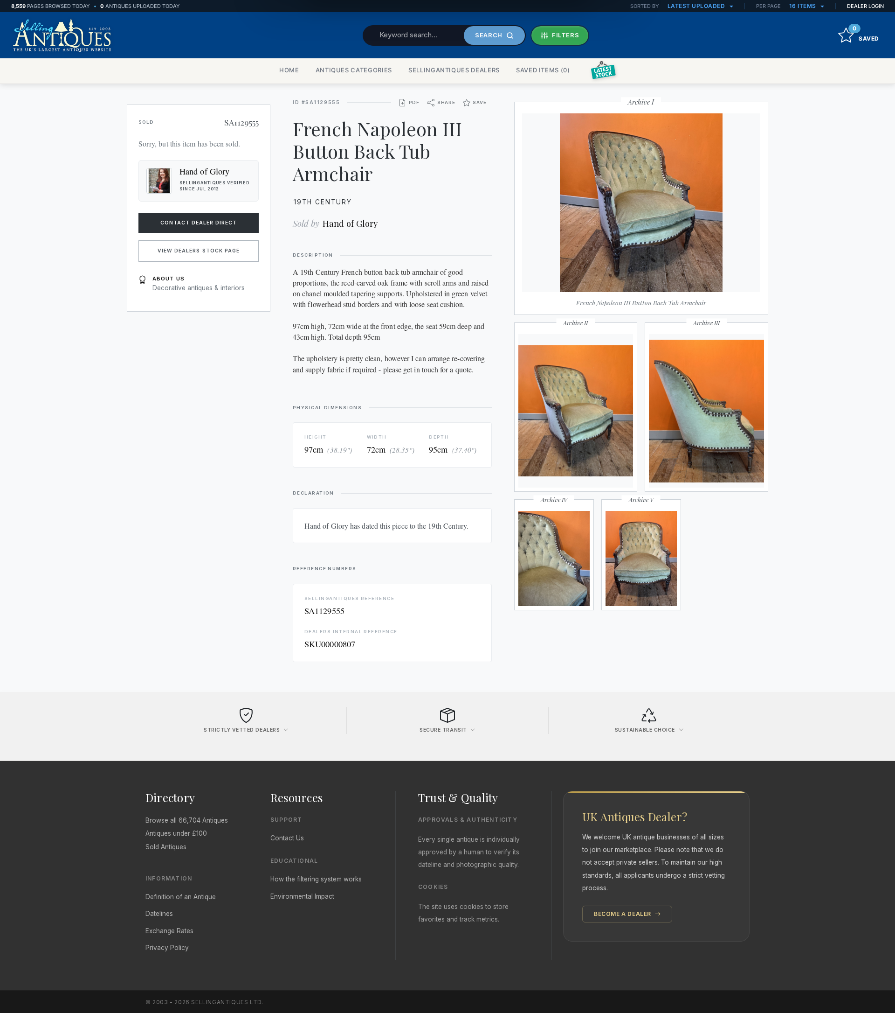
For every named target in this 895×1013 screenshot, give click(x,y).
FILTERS (565, 35)
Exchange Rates (169, 931)
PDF (414, 102)
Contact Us (287, 838)
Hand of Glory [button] (204, 171)
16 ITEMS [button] (803, 5)
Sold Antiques (165, 847)
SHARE (446, 102)
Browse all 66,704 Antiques (186, 820)
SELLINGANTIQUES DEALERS (454, 70)
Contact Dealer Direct (198, 223)
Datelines (159, 913)
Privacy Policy (167, 947)
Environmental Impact (302, 896)
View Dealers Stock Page (199, 251)
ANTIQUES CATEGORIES (354, 70)
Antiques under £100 (176, 833)
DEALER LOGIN (865, 6)
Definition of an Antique (180, 897)
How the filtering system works (316, 879)
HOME (289, 70)
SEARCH (489, 35)
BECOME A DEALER (623, 913)
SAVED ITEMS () (543, 70)
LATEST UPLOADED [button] (697, 5)
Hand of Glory (350, 223)
